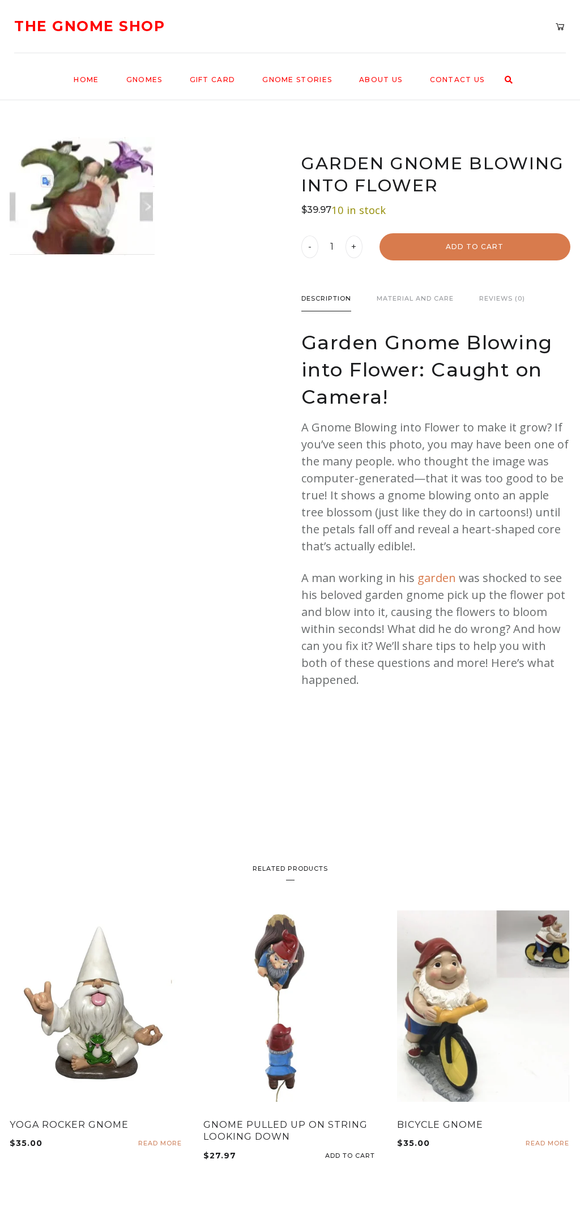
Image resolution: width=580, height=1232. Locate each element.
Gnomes (144, 79)
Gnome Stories (297, 79)
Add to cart (475, 246)
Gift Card (213, 79)
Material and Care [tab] (415, 298)
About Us (380, 79)
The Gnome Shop (89, 26)
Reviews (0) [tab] (502, 298)
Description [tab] (326, 298)
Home (86, 79)
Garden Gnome (380, 342)
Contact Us (457, 79)
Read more (160, 1143)
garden (436, 577)
